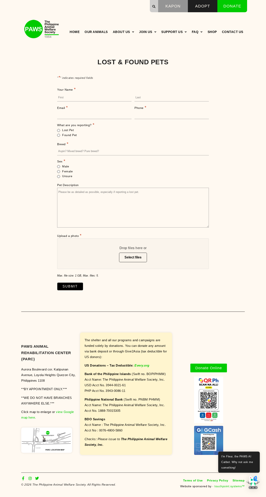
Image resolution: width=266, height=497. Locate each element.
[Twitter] (37, 478)
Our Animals (96, 32)
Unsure (67, 176)
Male (65, 166)
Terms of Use (193, 480)
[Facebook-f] (23, 478)
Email (62, 107)
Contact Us (232, 32)
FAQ (195, 32)
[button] (154, 6)
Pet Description (68, 185)
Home (75, 32)
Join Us (145, 32)
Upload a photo (69, 235)
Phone (140, 107)
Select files (133, 257)
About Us (121, 32)
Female (67, 171)
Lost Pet (68, 130)
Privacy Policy (217, 480)
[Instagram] (30, 478)
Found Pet (69, 135)
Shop (212, 32)
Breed (62, 143)
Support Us (172, 32)
